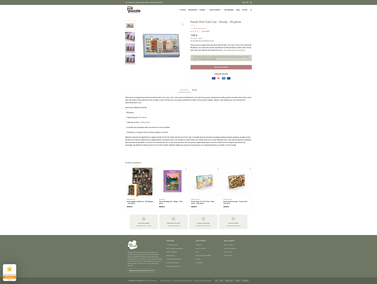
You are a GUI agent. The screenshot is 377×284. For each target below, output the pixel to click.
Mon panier (228, 252)
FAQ (196, 252)
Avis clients (199, 263)
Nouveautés (192, 10)
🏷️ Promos (182, 10)
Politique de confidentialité (202, 281)
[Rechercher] (251, 10)
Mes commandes (230, 248)
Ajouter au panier (221, 67)
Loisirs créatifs (214, 10)
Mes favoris (228, 256)
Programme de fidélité (209, 59)
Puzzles (202, 10)
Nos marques (229, 10)
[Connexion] (251, 2)
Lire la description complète (234, 50)
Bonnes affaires (172, 252)
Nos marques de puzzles (175, 248)
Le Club (244, 10)
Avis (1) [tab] (194, 90)
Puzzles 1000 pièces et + (175, 259)
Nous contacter (200, 248)
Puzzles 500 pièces (173, 263)
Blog (238, 10)
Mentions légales (165, 281)
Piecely (193, 25)
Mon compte (228, 245)
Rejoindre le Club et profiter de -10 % (141, 271)
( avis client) (205, 31)
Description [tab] (184, 90)
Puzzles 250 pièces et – (174, 266)
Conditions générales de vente (183, 281)
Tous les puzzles (172, 245)
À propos (198, 245)
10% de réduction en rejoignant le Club (202, 41)
